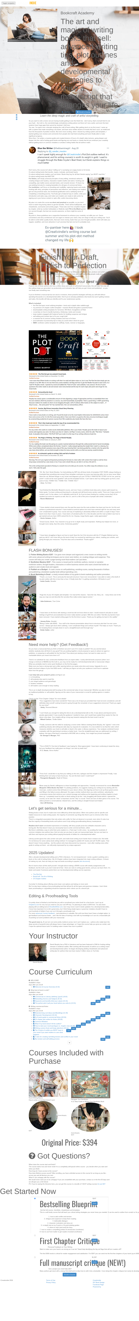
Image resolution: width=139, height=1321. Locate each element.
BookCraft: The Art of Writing (43, 876)
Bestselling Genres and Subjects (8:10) (48, 999)
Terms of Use (50, 1280)
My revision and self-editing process (47, 1039)
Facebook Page (98, 1284)
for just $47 (101, 1184)
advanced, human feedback (45, 913)
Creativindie (97, 1280)
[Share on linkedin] (16, 119)
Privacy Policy (51, 1282)
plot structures (84, 861)
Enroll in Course (69, 1274)
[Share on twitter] (16, 117)
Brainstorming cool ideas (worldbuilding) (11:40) (51, 1013)
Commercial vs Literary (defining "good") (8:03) (51, 996)
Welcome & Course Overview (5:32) (47, 987)
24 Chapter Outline (39, 878)
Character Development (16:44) (46, 1015)
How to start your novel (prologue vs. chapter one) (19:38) (55, 1026)
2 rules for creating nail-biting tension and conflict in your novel (56, 1037)
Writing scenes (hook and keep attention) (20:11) (52, 1028)
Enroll (94, 1203)
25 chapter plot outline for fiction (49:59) (49, 1019)
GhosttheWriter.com (56, 907)
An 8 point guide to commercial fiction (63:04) (50, 1017)
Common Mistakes (41, 1021)
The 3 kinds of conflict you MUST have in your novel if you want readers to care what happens (48, 1032)
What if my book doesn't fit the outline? (48, 1024)
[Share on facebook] (16, 115)
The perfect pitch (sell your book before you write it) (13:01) (55, 1003)
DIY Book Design (98, 1282)
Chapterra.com (34, 904)
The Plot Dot (37, 874)
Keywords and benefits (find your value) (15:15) (51, 1001)
